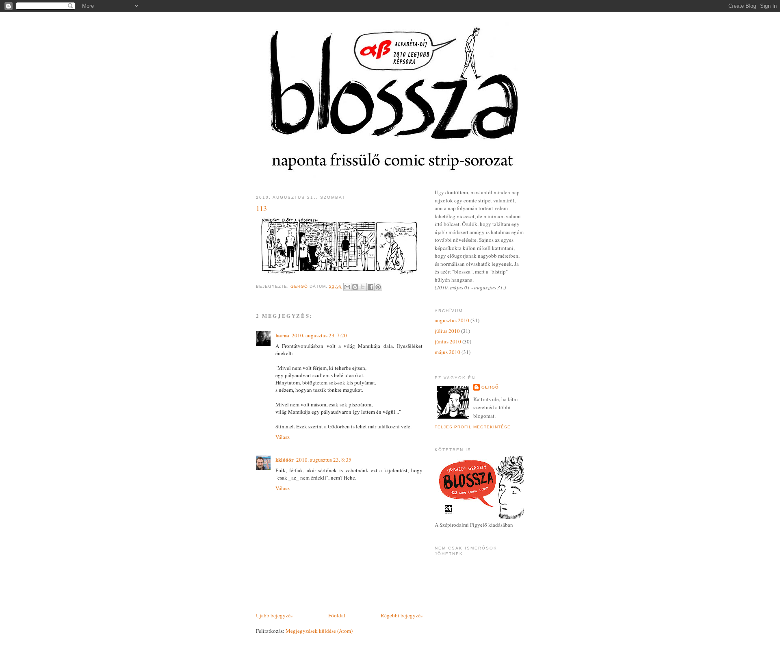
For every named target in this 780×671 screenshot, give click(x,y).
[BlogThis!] (355, 287)
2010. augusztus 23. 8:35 (323, 459)
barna (282, 335)
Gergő (490, 387)
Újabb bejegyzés (274, 615)
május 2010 (447, 352)
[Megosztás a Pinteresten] (378, 287)
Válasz (282, 437)
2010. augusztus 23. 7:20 (319, 335)
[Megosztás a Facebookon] (370, 287)
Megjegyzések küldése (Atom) (319, 630)
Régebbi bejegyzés (401, 615)
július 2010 (447, 330)
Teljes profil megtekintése (473, 427)
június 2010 (448, 341)
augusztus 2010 (452, 320)
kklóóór (284, 459)
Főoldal (336, 615)
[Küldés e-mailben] (347, 287)
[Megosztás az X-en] (363, 287)
